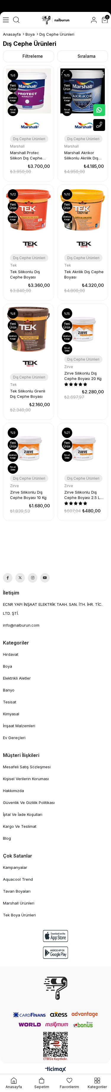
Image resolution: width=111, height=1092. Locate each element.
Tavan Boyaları (16, 891)
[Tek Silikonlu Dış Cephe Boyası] (28, 210)
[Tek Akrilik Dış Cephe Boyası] (82, 210)
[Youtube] (45, 578)
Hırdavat (10, 654)
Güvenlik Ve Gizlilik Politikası (29, 802)
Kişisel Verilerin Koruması (26, 778)
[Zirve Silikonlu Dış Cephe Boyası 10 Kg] (28, 448)
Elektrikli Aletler (17, 678)
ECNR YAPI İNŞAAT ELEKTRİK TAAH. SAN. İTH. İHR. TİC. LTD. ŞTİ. (52, 609)
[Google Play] (56, 952)
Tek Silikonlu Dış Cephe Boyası (25, 274)
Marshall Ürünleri (18, 903)
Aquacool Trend (18, 879)
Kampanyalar (15, 867)
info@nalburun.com (21, 625)
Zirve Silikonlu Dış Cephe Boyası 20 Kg (83, 376)
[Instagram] (32, 578)
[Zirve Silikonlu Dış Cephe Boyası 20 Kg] (82, 329)
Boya (7, 666)
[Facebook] (7, 578)
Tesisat (9, 702)
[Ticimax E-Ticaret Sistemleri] (55, 1070)
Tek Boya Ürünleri (19, 915)
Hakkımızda (13, 790)
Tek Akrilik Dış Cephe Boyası (84, 274)
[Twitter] (20, 578)
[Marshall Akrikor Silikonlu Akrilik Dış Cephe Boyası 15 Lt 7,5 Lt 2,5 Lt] (82, 90)
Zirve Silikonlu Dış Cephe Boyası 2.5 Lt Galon (82, 495)
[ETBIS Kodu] (55, 1046)
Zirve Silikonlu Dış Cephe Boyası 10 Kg (28, 495)
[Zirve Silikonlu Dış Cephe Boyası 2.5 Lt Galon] (82, 448)
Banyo (9, 690)
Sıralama (87, 56)
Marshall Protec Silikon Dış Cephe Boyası (26, 155)
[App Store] (56, 936)
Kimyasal (11, 713)
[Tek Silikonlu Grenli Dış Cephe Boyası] (28, 329)
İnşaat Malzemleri (19, 725)
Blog (7, 838)
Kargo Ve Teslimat (19, 826)
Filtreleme (32, 56)
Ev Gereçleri (14, 737)
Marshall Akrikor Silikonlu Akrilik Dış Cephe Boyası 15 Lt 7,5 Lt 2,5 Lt (81, 155)
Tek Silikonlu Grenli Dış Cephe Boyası (27, 394)
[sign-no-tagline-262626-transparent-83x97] (55, 988)
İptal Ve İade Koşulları (22, 814)
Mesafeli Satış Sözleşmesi (27, 766)
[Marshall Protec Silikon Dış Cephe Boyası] (28, 90)
